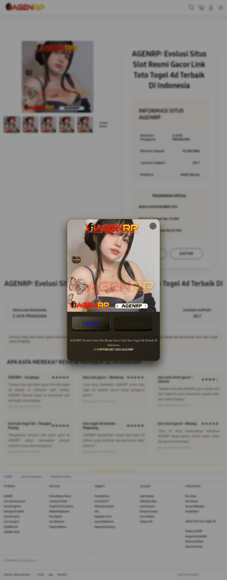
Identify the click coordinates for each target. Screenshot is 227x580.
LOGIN (91, 322)
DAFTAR (133, 322)
